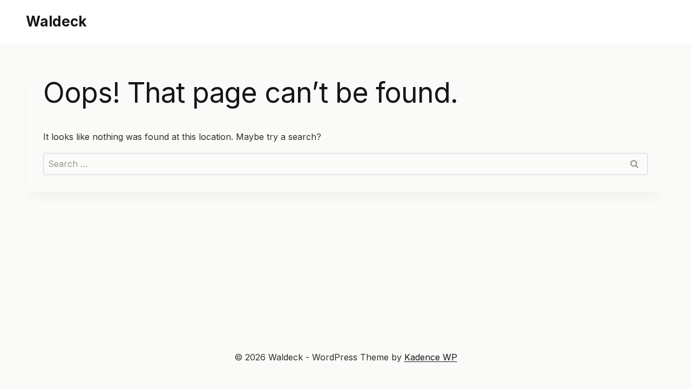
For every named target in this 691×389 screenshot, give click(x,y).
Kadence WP (430, 357)
